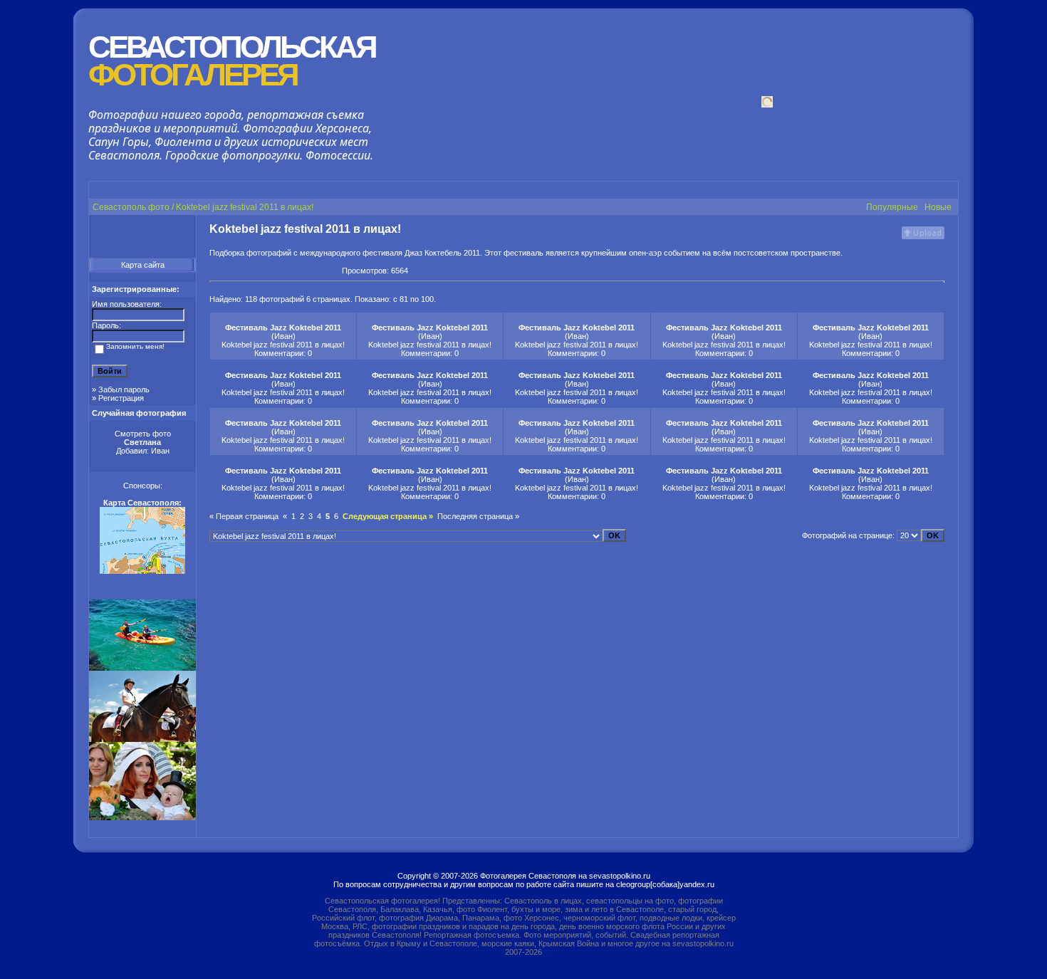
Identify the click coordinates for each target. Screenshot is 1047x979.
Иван (160, 450)
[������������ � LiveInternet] (279, 270)
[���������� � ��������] (228, 270)
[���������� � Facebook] (253, 270)
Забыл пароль (124, 389)
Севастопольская (231, 61)
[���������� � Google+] (215, 270)
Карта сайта (143, 265)
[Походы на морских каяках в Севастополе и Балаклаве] (142, 668)
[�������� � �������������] (240, 270)
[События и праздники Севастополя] (142, 817)
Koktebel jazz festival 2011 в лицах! (283, 344)
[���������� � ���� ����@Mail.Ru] (305, 270)
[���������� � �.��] (330, 270)
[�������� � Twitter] (317, 270)
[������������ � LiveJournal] (292, 270)
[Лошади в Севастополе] (142, 739)
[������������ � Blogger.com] (266, 270)
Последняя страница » (478, 516)
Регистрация (121, 398)
